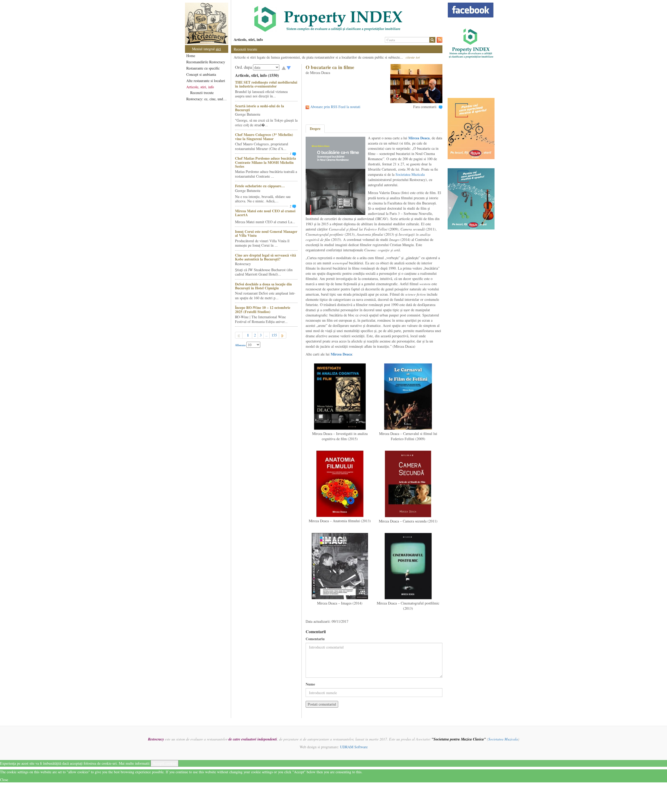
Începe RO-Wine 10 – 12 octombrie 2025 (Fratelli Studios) (262, 309)
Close (4, 779)
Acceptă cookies (164, 763)
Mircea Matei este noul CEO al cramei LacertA (265, 212)
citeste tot (413, 57)
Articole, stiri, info (200, 86)
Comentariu (315, 638)
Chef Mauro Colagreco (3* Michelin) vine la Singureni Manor (264, 136)
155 (274, 335)
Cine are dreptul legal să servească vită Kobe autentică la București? (265, 257)
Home (190, 55)
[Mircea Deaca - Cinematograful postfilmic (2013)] (408, 565)
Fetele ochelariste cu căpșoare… (260, 186)
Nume (310, 684)
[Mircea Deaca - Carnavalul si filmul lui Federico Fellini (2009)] (408, 396)
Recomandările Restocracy (205, 61)
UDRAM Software (354, 746)
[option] (336, 19)
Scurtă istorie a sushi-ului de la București (259, 108)
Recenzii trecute (202, 92)
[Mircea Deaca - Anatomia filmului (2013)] (340, 483)
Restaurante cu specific (203, 68)
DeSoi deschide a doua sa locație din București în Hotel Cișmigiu (263, 286)
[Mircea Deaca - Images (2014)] (339, 565)
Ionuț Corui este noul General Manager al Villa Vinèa (266, 233)
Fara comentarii (424, 106)
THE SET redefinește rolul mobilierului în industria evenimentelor (266, 84)
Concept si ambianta (201, 74)
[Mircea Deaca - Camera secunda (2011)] (408, 483)
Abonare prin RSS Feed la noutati (335, 106)
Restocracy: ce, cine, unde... (207, 98)
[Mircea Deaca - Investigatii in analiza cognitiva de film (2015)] (340, 396)
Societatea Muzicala (410, 174)
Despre (315, 128)
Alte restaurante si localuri (205, 80)
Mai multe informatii (134, 763)
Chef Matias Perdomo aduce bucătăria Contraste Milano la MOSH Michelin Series (265, 162)
